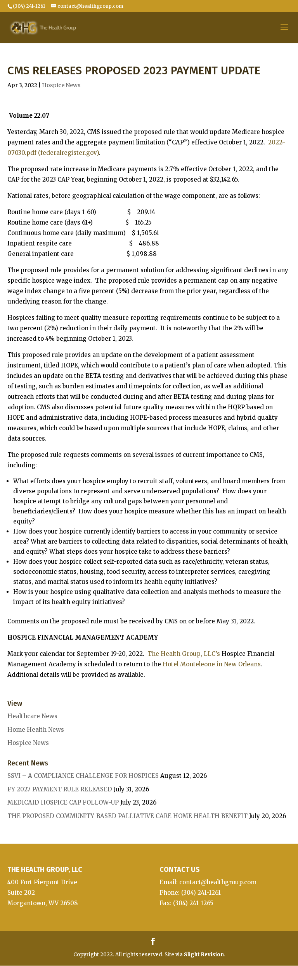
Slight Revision (204, 954)
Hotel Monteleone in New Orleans (212, 664)
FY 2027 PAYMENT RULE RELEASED (59, 789)
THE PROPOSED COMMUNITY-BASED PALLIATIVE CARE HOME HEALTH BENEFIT (127, 816)
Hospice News (61, 85)
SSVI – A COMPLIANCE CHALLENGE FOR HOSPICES (83, 775)
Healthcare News (32, 716)
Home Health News (35, 729)
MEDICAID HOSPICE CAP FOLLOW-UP (63, 802)
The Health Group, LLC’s (183, 653)
